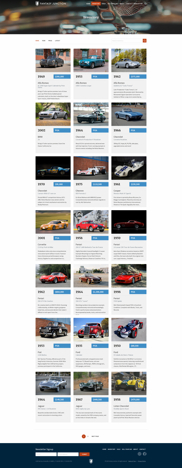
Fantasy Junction (51, 3)
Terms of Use (132, 461)
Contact (142, 449)
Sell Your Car (112, 4)
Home (88, 4)
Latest (57, 41)
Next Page (95, 436)
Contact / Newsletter (134, 4)
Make (37, 41)
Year (43, 41)
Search (145, 3)
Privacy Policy (142, 461)
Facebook (144, 454)
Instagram (139, 454)
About (122, 4)
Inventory (96, 4)
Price (50, 41)
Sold (103, 4)
